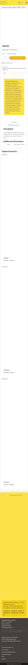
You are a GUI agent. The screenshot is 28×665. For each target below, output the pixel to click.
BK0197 (6, 258)
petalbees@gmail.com (10, 639)
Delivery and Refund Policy (8, 652)
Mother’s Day (20, 68)
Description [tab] (14, 122)
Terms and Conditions (7, 647)
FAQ (3, 656)
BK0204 (6, 370)
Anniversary (9, 68)
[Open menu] (26, 2)
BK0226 (6, 482)
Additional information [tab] (14, 125)
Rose (7, 69)
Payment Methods (6, 654)
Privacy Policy (5, 649)
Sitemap (4, 659)
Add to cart (17, 58)
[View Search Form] (19, 2)
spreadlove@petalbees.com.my (13, 641)
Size (3, 53)
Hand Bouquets (14, 68)
